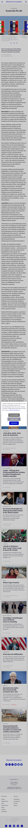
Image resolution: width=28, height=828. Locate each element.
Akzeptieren (14, 423)
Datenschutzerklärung (14, 410)
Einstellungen (14, 419)
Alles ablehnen (14, 415)
